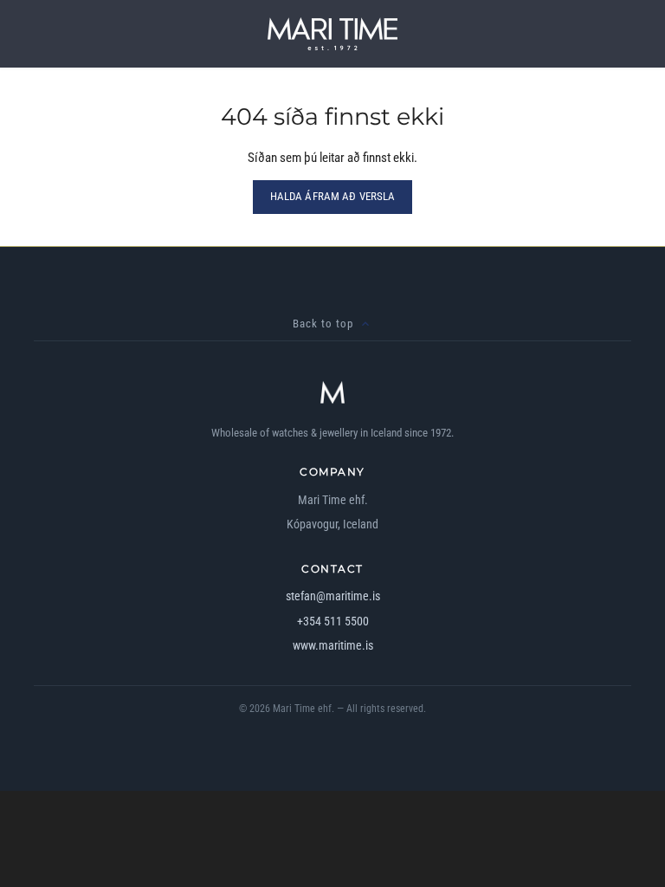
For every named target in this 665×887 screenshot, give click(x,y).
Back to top (323, 323)
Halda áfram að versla (333, 196)
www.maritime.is (333, 645)
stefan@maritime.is (333, 596)
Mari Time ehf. (303, 708)
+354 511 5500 (333, 621)
